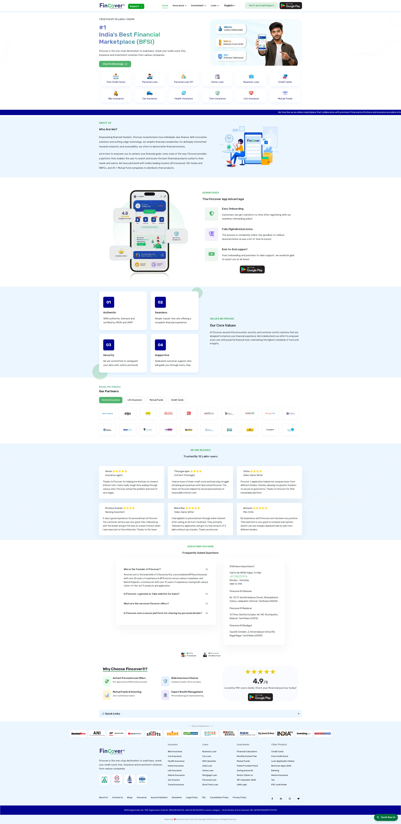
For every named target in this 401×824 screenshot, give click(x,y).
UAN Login (242, 784)
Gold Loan (207, 766)
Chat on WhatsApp (113, 64)
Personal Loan (209, 780)
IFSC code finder (279, 784)
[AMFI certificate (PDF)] (104, 779)
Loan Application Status (282, 761)
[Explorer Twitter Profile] (298, 798)
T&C (204, 797)
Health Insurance (176, 761)
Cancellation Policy (219, 797)
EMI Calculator (209, 761)
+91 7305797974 (238, 576)
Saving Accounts (245, 770)
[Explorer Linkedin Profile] (280, 798)
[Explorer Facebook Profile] (272, 798)
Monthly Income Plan (247, 756)
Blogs (130, 797)
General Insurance (111, 400)
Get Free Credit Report (261, 5)
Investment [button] (197, 5)
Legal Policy (192, 797)
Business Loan (209, 751)
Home (165, 5)
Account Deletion (159, 797)
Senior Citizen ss (245, 775)
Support (134, 6)
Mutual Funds (156, 400)
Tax (273, 780)
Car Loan (206, 756)
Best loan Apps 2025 (281, 766)
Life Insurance (135, 400)
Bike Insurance (175, 751)
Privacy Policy (239, 797)
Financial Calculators (247, 751)
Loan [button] (213, 5)
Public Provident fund (247, 766)
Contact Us (117, 797)
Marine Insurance (176, 775)
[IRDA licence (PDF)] (129, 779)
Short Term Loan (210, 784)
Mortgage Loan (209, 775)
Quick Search (388, 817)
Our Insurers (174, 780)
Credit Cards (277, 751)
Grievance (142, 797)
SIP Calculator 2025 (246, 780)
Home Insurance (176, 766)
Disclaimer (177, 797)
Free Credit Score (279, 756)
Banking (275, 770)
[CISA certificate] (117, 779)
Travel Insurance (176, 784)
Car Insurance (175, 756)
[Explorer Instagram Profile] (289, 798)
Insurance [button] (178, 5)
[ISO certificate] (142, 779)
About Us (103, 797)
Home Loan (207, 770)
